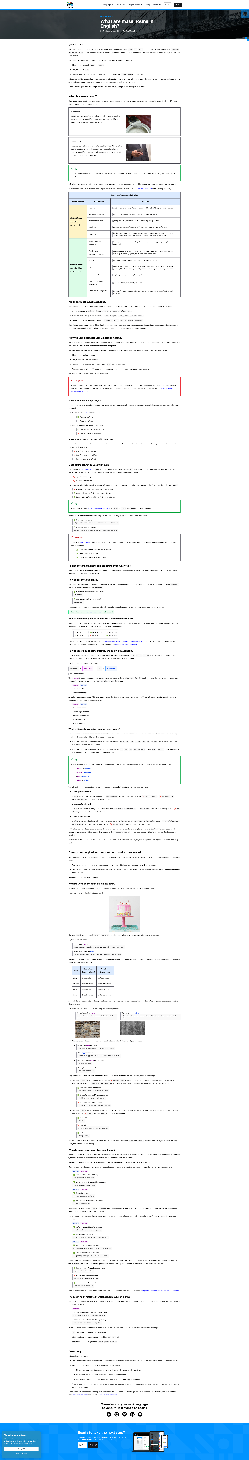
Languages (107, 5)
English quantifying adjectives (99, 572)
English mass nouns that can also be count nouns (86, 1425)
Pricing (147, 5)
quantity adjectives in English (81, 723)
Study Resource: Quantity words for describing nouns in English (165, 55)
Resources (157, 5)
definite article (85, 612)
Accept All (21, 1449)
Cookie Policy (28, 1443)
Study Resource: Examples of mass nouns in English (165, 61)
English (73, 45)
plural (98, 462)
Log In (167, 5)
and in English (94, 684)
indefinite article (88, 526)
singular (93, 68)
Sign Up (178, 5)
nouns (82, 49)
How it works (121, 5)
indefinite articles (91, 73)
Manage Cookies (21, 1454)
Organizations (134, 5)
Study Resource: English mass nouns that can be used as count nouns (166, 67)
